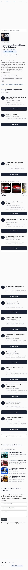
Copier (17, 54)
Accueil (2, 2)
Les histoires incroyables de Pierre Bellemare (12, 78)
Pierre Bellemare (11, 49)
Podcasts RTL (12, 2)
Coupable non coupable (4, 194)
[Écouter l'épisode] (3, 98)
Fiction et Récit (13, 75)
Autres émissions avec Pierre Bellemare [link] (14, 84)
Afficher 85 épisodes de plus (14, 436)
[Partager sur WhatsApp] (10, 55)
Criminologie (4, 75)
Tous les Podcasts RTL (9, 51)
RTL (7, 2)
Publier (4, 519)
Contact (8, 565)
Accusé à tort (15, 194)
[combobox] (14, 30)
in (13, 55)
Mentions (3, 565)
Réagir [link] (2, 84)
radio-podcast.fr (4, 562)
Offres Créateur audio (17, 565)
